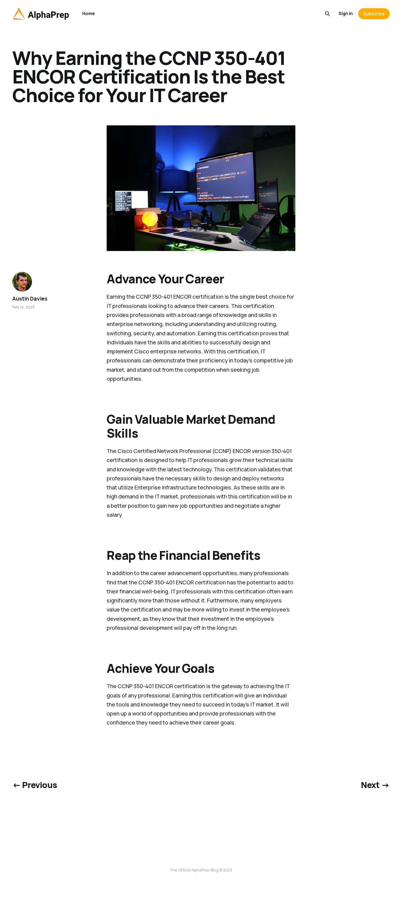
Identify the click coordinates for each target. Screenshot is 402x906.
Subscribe (373, 14)
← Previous (34, 784)
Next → (375, 784)
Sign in (346, 13)
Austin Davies (29, 298)
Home (88, 13)
